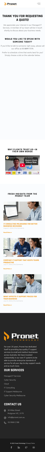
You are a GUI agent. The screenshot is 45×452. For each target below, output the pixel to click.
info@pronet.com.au (16, 417)
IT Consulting (9, 387)
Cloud (6, 383)
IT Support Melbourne (13, 391)
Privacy (28, 443)
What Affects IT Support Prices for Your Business (20, 297)
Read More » (7, 232)
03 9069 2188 (13, 422)
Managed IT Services (12, 376)
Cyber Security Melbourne (14, 395)
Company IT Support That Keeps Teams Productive (21, 261)
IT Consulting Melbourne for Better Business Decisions (20, 225)
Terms (33, 443)
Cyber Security (10, 379)
